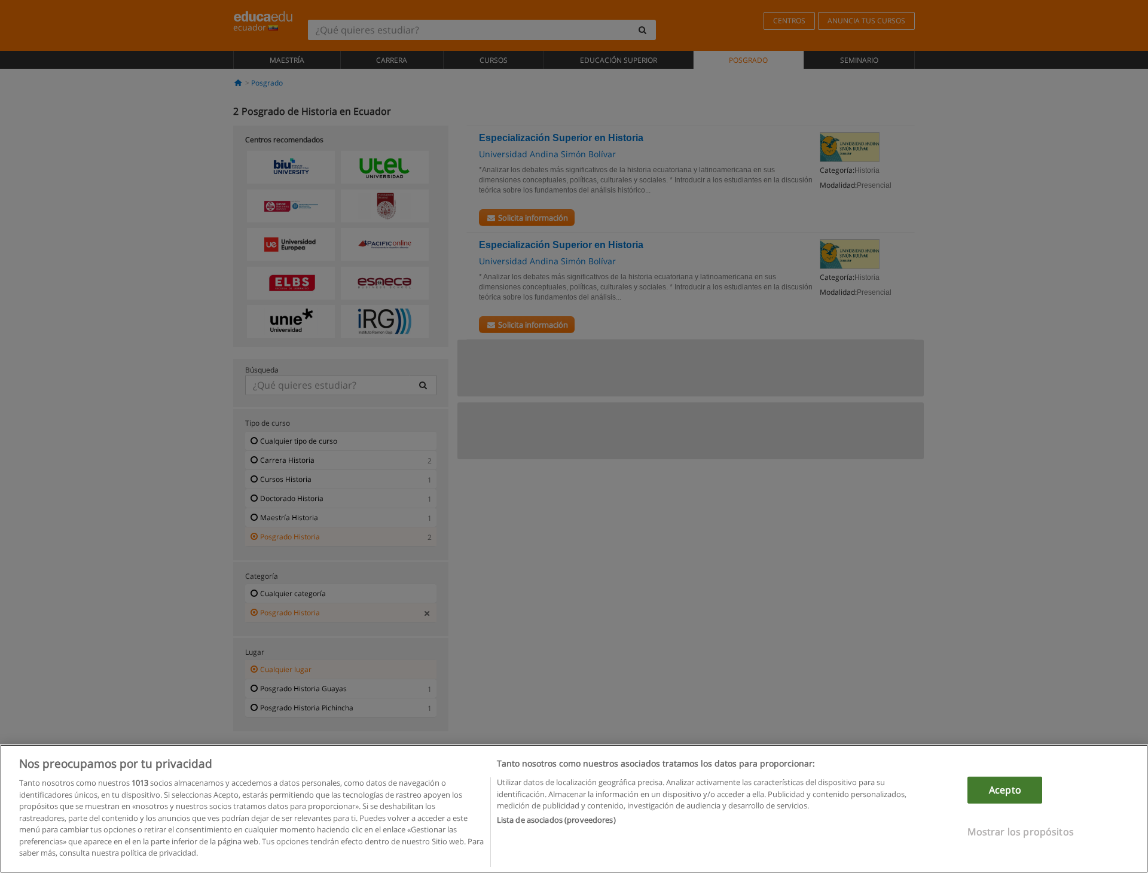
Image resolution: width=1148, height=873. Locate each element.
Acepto (1005, 789)
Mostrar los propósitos (1020, 831)
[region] (574, 808)
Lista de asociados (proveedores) (556, 820)
